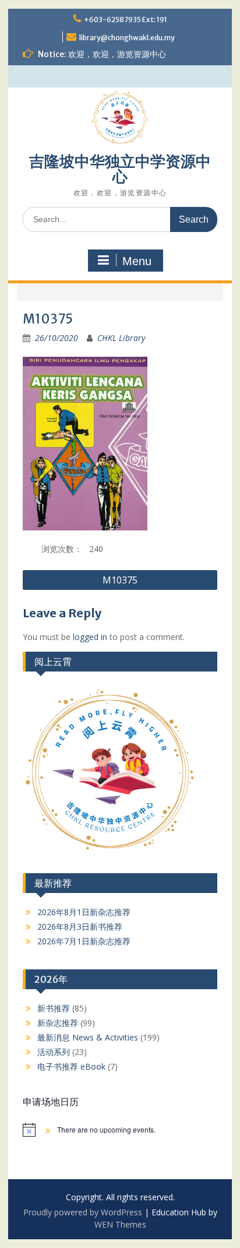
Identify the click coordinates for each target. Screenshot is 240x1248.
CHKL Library (121, 337)
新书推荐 (53, 1008)
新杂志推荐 (57, 1022)
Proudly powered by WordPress (82, 1212)
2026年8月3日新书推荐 (79, 926)
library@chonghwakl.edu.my (127, 37)
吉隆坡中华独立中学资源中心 (120, 169)
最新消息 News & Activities (87, 1037)
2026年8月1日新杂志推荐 (83, 911)
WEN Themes (120, 1224)
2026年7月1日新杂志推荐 (83, 941)
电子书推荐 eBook (71, 1066)
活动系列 (53, 1051)
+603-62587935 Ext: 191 (125, 19)
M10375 (120, 580)
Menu (136, 261)
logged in (90, 636)
